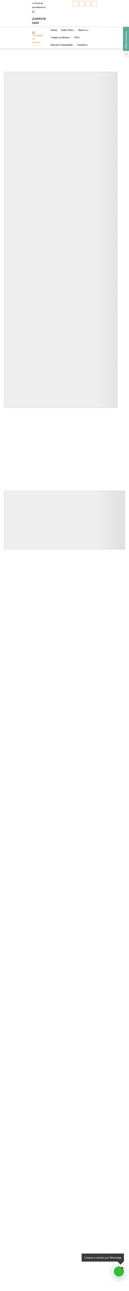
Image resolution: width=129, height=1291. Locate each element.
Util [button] (76, 37)
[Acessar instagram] (94, 3)
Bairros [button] (82, 29)
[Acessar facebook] (75, 3)
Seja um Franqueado (62, 44)
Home (54, 29)
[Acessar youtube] (81, 3)
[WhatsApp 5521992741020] (119, 1271)
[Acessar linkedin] (88, 3)
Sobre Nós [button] (67, 29)
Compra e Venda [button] (60, 37)
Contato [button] (81, 44)
